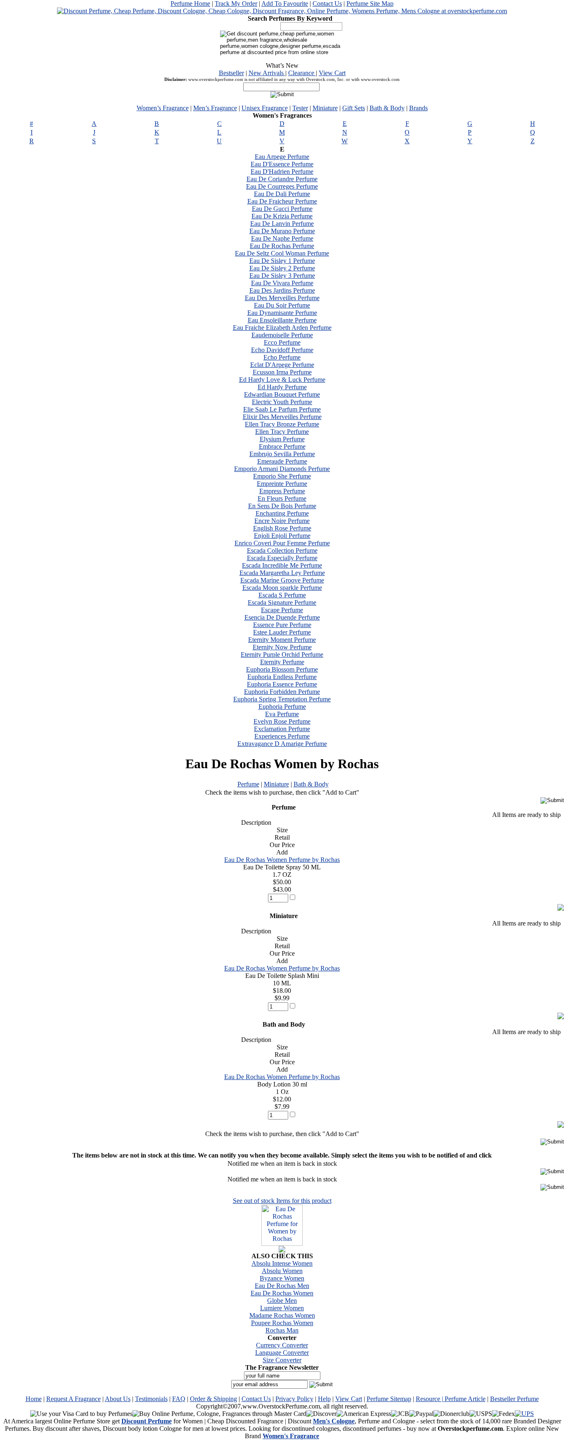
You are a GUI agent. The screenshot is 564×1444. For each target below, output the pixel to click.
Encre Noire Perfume (282, 520)
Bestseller (231, 72)
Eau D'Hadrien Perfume (282, 171)
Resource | (430, 1398)
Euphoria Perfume (282, 706)
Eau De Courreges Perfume (282, 186)
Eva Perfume (282, 713)
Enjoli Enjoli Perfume (282, 535)
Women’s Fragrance (163, 107)
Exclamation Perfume (282, 728)
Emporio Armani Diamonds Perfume (282, 468)
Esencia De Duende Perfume (282, 617)
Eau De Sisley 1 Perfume (282, 260)
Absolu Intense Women (282, 1263)
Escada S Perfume (282, 595)
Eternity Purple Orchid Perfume (282, 654)
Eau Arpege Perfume (282, 156)
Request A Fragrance (73, 1398)
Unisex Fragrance (265, 107)
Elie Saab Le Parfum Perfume (282, 409)
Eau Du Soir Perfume (282, 305)
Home (34, 1398)
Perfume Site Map (369, 3)
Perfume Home (190, 3)
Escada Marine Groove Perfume (282, 580)
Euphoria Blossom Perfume (282, 669)
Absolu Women (282, 1270)
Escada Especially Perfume (282, 557)
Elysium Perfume (282, 439)
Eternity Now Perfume (282, 647)
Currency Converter (282, 1345)
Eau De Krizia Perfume (282, 216)
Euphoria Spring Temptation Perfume (282, 699)
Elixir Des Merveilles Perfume (282, 416)
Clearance (302, 72)
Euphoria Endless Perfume (282, 676)
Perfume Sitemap (389, 1398)
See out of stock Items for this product (282, 1200)
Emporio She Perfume (282, 476)
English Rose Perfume (282, 528)
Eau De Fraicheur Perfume (282, 201)
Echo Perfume (282, 357)
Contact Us (327, 3)
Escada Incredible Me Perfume (282, 565)
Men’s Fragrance (215, 107)
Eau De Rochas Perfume (282, 245)
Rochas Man (282, 1330)
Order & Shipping (213, 1398)
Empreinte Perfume (282, 483)
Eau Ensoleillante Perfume (282, 320)
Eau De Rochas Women (282, 1293)
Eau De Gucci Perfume (282, 208)
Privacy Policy (294, 1398)
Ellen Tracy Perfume (282, 431)
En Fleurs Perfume (282, 498)
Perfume (248, 784)
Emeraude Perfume (282, 461)
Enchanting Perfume (282, 513)
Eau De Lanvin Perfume (282, 223)
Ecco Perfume (282, 342)
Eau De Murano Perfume (282, 230)
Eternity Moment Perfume (282, 639)
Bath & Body (387, 107)
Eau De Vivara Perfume (282, 282)
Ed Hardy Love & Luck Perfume (282, 379)
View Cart (332, 72)
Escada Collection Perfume (282, 550)
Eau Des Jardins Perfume (282, 290)
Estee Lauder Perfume (282, 632)
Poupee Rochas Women (282, 1322)
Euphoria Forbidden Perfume (282, 691)
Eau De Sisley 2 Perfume (282, 268)
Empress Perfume (282, 491)
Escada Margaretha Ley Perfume (282, 572)
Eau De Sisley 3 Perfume (282, 275)
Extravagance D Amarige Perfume (282, 743)
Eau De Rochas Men (282, 1285)
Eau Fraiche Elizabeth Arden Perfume (282, 327)
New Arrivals (267, 72)
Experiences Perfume (282, 736)
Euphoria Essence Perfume (282, 684)
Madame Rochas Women (282, 1315)
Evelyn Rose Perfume (282, 721)
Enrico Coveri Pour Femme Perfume (282, 543)
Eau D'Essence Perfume (282, 164)
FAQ (178, 1398)
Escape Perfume (282, 609)
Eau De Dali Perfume (282, 193)
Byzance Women (282, 1278)
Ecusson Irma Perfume (282, 372)
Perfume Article (465, 1398)
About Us (117, 1398)
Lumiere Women (282, 1307)
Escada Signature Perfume (282, 602)
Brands (418, 107)
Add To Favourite (284, 3)
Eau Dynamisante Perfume (282, 312)
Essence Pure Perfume (282, 624)
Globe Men (282, 1300)
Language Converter (282, 1352)
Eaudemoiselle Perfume (282, 335)
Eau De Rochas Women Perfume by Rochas (282, 859)
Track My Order (236, 3)
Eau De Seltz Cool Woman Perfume (282, 253)
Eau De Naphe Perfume (282, 238)
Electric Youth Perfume (282, 401)
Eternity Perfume (282, 661)
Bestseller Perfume (514, 1398)
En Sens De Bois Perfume (282, 505)
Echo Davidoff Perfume (282, 349)
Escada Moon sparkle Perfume (282, 587)
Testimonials (151, 1398)
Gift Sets (353, 107)
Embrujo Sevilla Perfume (282, 453)
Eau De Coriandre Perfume (282, 178)
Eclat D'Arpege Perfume (282, 364)
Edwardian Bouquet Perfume (282, 394)
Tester (300, 107)
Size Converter (282, 1360)
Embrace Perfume (282, 446)
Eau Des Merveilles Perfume (282, 297)
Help (324, 1398)
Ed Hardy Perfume (282, 387)
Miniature (325, 107)
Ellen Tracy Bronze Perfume (282, 424)
